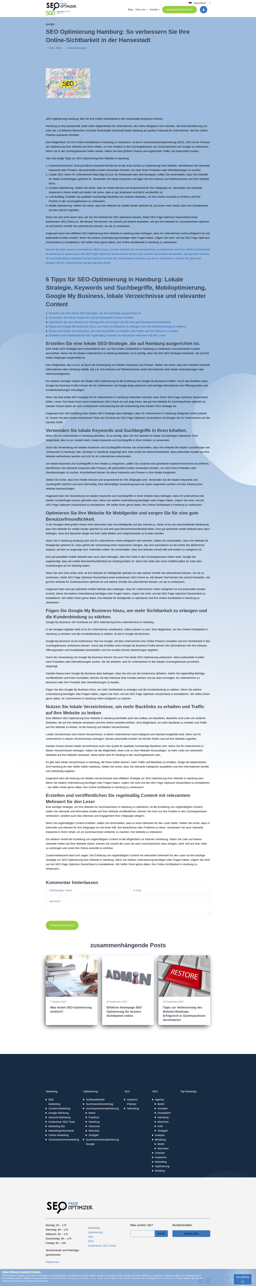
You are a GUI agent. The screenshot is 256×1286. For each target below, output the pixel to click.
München (94, 1130)
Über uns (140, 9)
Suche (161, 1233)
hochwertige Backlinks (148, 746)
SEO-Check (68, 221)
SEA (127, 1091)
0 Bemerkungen (77, 48)
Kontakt (154, 9)
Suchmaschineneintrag (99, 1104)
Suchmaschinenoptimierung (159, 142)
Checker (160, 1152)
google (50, 24)
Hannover (94, 1126)
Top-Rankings (188, 1091)
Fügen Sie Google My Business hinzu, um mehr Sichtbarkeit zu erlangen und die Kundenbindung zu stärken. (118, 326)
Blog (130, 9)
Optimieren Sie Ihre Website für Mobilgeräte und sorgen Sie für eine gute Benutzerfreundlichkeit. (110, 322)
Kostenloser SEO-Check (179, 9)
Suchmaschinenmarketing (63, 1139)
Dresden (163, 1108)
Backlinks (113, 196)
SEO (180, 142)
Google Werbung (58, 1112)
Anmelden (191, 1233)
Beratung (160, 1139)
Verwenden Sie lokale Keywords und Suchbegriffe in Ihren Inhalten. (91, 317)
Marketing (51, 1091)
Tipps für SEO (70, 279)
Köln (160, 1126)
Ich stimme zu (242, 1279)
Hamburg (94, 1121)
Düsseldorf (164, 1112)
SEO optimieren (122, 217)
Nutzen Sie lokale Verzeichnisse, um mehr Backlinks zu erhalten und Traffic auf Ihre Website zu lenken (113, 331)
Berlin (92, 1112)
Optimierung (90, 1091)
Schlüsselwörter (95, 1099)
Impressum (52, 1262)
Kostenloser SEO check (102, 1245)
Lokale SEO (56, 174)
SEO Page (156, 217)
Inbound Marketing (59, 1117)
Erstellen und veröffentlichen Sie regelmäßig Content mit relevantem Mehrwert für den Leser (107, 335)
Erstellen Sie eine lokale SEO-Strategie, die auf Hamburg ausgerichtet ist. (95, 313)
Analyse (159, 1135)
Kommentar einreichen (62, 925)
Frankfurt (94, 1117)
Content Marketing (59, 1108)
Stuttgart (94, 1135)
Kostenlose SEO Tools (61, 1121)
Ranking (160, 1170)
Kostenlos (161, 1157)
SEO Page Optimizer (197, 237)
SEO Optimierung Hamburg (62, 118)
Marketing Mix (56, 1126)
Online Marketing (58, 1135)
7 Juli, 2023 (54, 48)
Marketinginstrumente (61, 1130)
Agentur (159, 1099)
